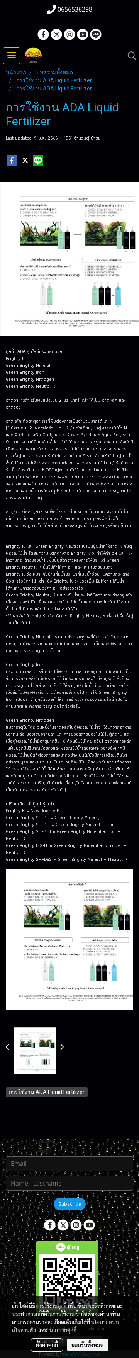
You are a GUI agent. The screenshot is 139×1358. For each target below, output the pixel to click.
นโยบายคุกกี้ (62, 1330)
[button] (129, 55)
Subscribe (69, 1204)
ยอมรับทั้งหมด (87, 1344)
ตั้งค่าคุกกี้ (47, 1344)
